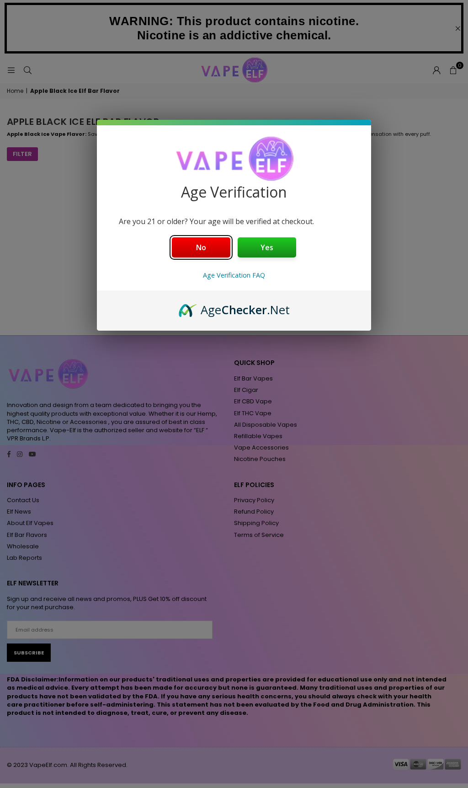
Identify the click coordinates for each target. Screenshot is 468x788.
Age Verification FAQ (234, 275)
